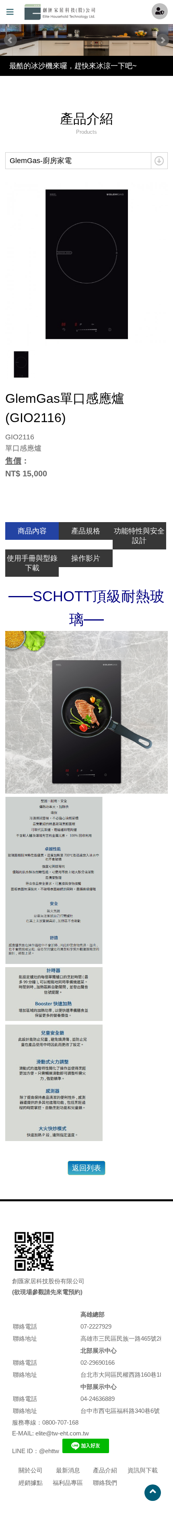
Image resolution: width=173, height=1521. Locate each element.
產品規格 (85, 531)
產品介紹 (105, 1470)
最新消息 (68, 1470)
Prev (10, 40)
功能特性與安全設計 (139, 536)
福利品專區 (68, 1482)
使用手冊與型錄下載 (32, 563)
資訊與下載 (143, 1470)
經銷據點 (31, 1482)
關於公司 (31, 1470)
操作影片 (85, 558)
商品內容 (32, 531)
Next (162, 40)
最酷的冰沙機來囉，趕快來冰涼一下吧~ (73, 66)
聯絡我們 (105, 1482)
